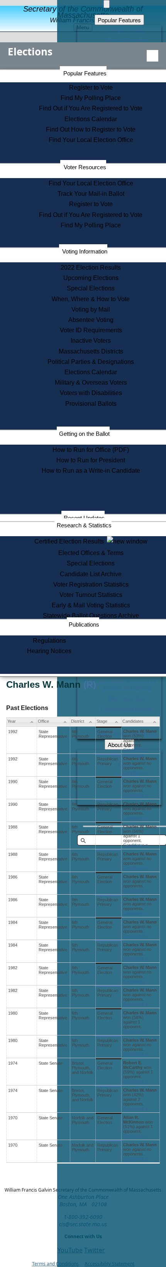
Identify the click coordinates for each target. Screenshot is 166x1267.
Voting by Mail (90, 309)
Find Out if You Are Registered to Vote (90, 108)
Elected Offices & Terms (91, 553)
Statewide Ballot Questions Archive (91, 615)
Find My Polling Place (91, 98)
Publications (84, 624)
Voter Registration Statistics (91, 584)
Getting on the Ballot (84, 433)
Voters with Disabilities (91, 393)
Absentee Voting (90, 320)
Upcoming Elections (91, 278)
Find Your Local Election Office (91, 140)
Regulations (49, 640)
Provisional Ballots (91, 403)
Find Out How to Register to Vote (91, 129)
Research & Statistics (84, 525)
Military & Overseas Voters (91, 382)
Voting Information (84, 251)
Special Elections (91, 288)
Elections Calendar (90, 119)
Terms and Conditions (55, 1263)
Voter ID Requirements (91, 330)
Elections (30, 51)
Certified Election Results (70, 541)
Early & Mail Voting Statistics (91, 605)
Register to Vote (91, 87)
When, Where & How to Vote (91, 299)
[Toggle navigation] (152, 56)
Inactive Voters (91, 340)
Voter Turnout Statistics (90, 595)
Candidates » (135, 749)
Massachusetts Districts (91, 351)
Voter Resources (85, 167)
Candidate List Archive (91, 574)
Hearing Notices (49, 651)
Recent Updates (84, 518)
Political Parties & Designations (90, 361)
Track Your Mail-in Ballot (91, 193)
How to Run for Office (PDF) (91, 450)
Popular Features (85, 73)
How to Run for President (90, 460)
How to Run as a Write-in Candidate (91, 470)
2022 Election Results (91, 267)
